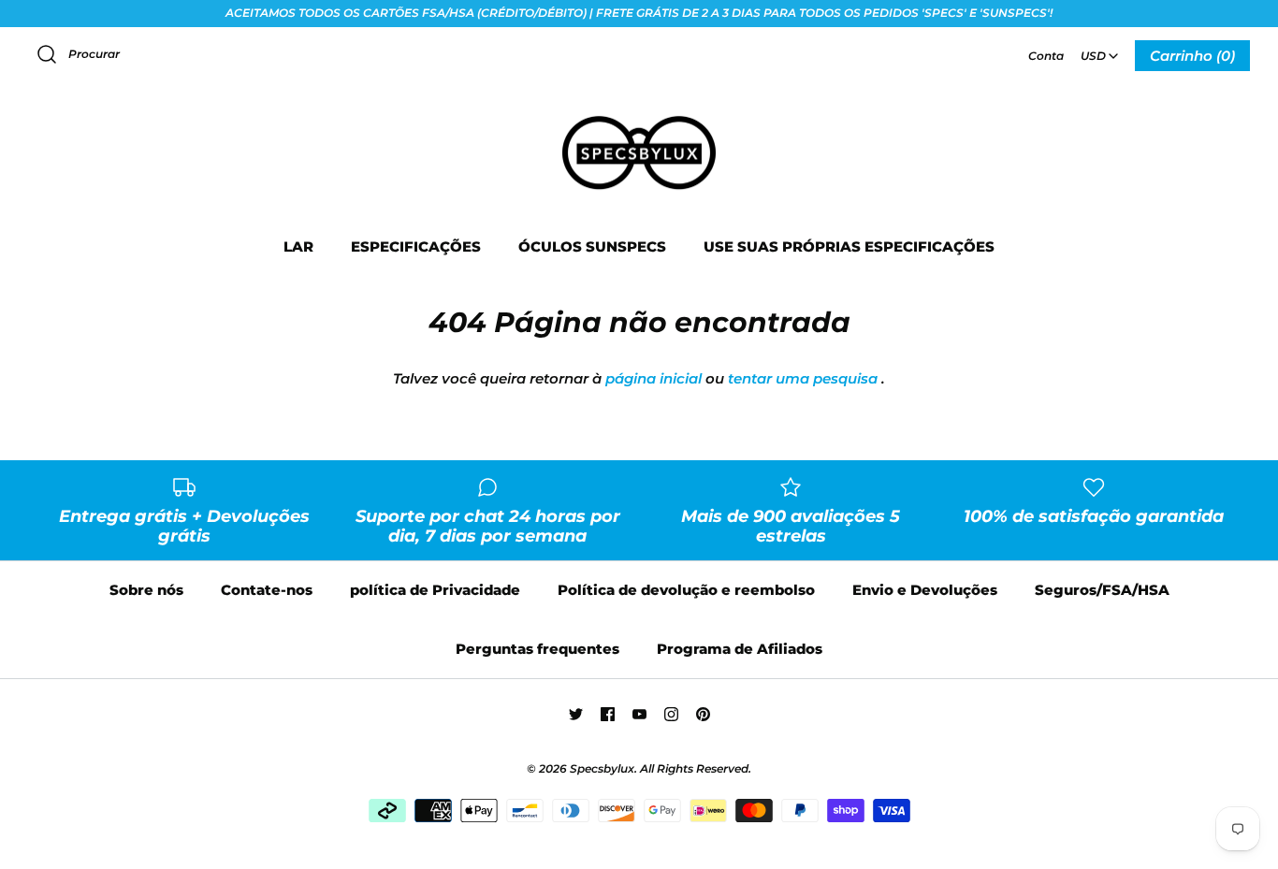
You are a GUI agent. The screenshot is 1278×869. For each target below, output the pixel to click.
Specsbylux (602, 768)
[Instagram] (671, 714)
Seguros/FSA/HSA (1102, 590)
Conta (1046, 56)
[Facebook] (608, 714)
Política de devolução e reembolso (686, 590)
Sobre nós (146, 590)
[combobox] (1099, 49)
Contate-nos (266, 590)
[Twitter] (576, 714)
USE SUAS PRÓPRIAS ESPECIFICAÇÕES (849, 246)
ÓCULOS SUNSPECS (592, 246)
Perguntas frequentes (537, 649)
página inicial (653, 378)
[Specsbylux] (639, 117)
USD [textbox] (1100, 50)
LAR (298, 246)
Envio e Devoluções (924, 590)
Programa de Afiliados (739, 649)
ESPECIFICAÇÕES (416, 246)
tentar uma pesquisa (803, 378)
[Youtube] (639, 714)
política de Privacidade (435, 590)
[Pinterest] (703, 714)
